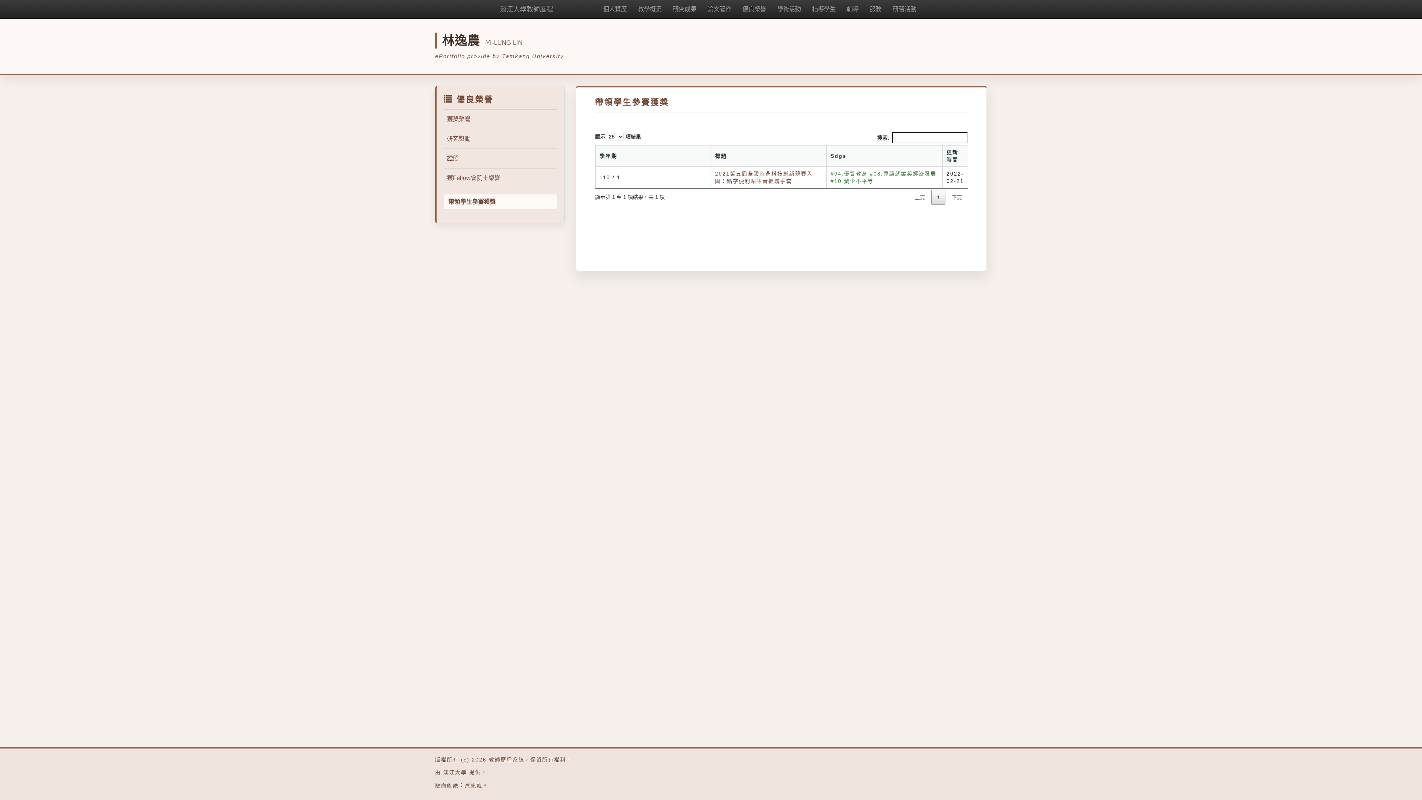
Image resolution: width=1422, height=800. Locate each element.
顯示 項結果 (618, 137)
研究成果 (685, 9)
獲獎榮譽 (459, 119)
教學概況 (650, 9)
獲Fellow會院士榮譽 (473, 178)
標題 (721, 156)
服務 (876, 9)
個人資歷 (615, 9)
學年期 (608, 156)
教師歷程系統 (506, 760)
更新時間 (952, 156)
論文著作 (719, 9)
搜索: (883, 138)
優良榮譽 (754, 9)
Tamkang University (533, 56)
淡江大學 (455, 772)
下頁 (957, 197)
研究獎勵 (459, 139)
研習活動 (905, 9)
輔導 (853, 9)
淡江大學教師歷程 (526, 9)
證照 (453, 158)
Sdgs (839, 156)
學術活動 (789, 9)
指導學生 (824, 9)
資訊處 (474, 785)
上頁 (920, 197)
